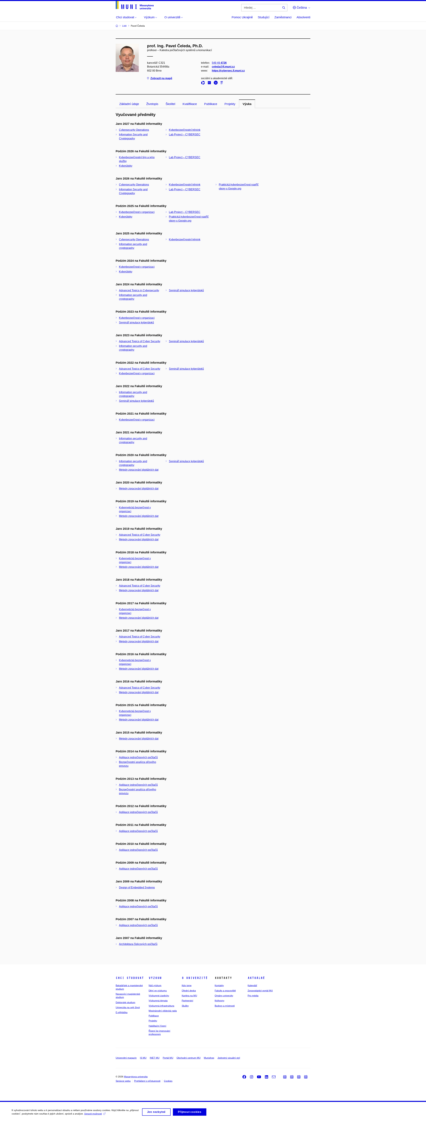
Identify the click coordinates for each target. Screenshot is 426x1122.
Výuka (247, 104)
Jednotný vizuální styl (228, 1057)
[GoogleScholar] (222, 83)
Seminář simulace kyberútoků (186, 290)
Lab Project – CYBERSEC (184, 134)
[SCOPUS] (210, 83)
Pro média (253, 995)
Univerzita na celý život (128, 1007)
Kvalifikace (190, 104)
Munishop (209, 1057)
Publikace (210, 104)
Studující (263, 17)
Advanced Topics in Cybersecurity (139, 290)
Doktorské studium (125, 1002)
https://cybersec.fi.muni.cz (228, 70)
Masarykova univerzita (136, 1076)
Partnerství (187, 1000)
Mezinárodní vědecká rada (163, 1010)
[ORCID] (216, 83)
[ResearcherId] (204, 83)
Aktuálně (256, 978)
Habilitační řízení (157, 1026)
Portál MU (168, 1057)
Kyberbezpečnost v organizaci (137, 212)
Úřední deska (189, 990)
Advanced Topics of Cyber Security (139, 341)
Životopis (152, 104)
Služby (185, 1005)
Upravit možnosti (93, 1113)
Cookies (168, 1081)
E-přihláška (121, 1012)
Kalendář (252, 985)
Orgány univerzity (224, 995)
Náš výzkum (155, 985)
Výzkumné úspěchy (159, 995)
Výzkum (155, 978)
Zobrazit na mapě (161, 78)
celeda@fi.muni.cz (223, 66)
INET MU (154, 1057)
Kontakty (219, 985)
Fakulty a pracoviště (225, 990)
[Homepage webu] (135, 5)
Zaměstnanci (283, 17)
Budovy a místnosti (225, 1005)
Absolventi (303, 17)
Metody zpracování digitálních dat (138, 469)
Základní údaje (129, 104)
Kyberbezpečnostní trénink (184, 129)
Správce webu (123, 1081)
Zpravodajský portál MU (260, 990)
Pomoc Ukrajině (242, 17)
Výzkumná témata (158, 1000)
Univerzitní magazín (126, 1057)
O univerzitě (195, 978)
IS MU (143, 1057)
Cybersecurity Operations (134, 129)
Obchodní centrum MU (189, 1057)
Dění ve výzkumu (158, 990)
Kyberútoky (125, 165)
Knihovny (219, 1000)
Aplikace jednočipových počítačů (138, 757)
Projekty (229, 104)
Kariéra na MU (189, 995)
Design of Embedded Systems (137, 887)
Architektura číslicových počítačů (138, 944)
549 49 (219, 62)
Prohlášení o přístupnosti (147, 1081)
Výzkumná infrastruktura (161, 1005)
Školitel (170, 104)
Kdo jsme (187, 985)
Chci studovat (130, 978)
